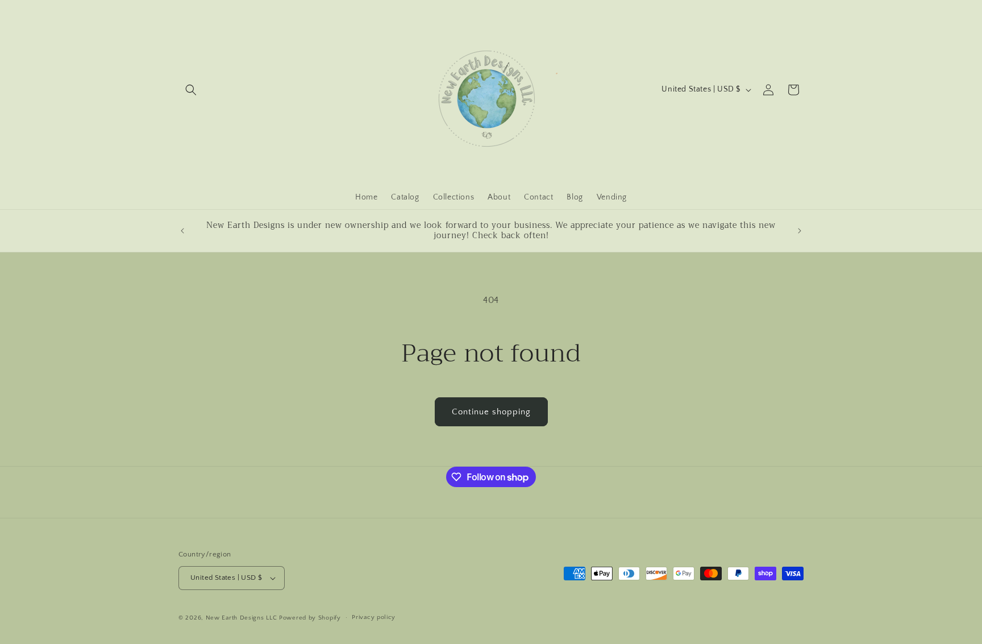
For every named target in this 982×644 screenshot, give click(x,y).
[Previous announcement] (182, 231)
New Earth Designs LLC (241, 617)
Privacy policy (374, 617)
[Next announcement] (799, 231)
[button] (190, 89)
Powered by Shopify (310, 617)
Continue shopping (491, 412)
